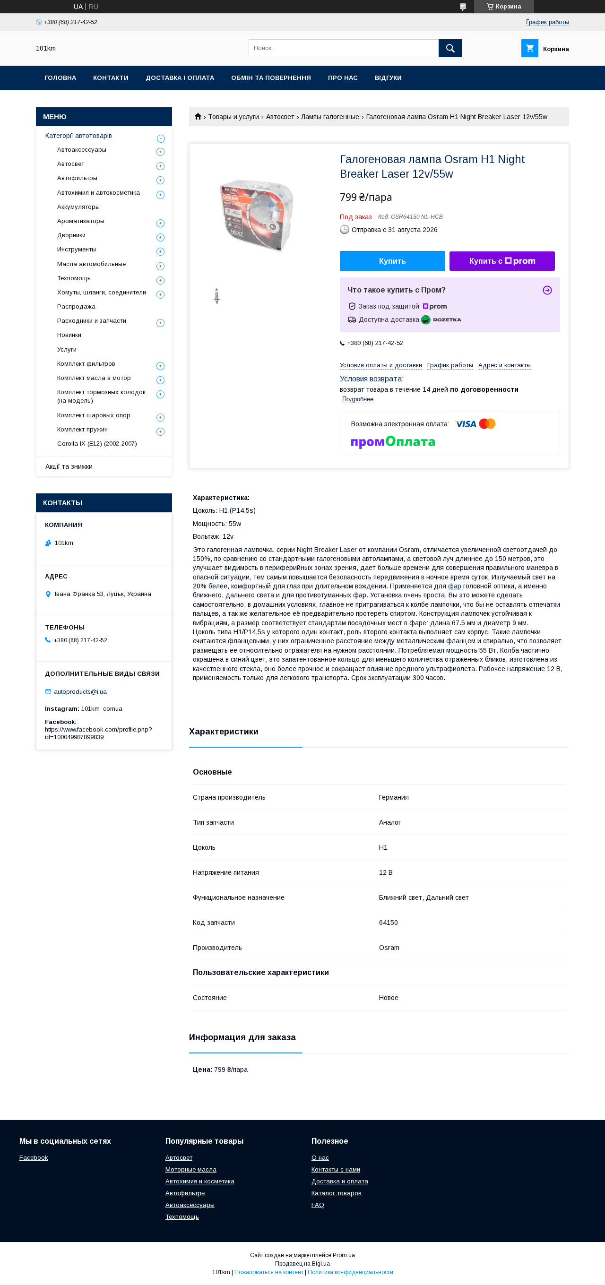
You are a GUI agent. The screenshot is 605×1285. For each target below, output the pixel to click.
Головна (60, 77)
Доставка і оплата (180, 77)
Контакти (111, 77)
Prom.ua (344, 1255)
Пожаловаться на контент (268, 1272)
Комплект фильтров (86, 363)
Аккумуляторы (78, 206)
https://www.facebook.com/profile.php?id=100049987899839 (98, 733)
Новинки (69, 334)
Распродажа (76, 306)
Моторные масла (190, 1169)
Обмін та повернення (271, 77)
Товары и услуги (233, 117)
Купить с (485, 261)
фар (454, 586)
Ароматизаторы (80, 220)
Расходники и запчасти (91, 320)
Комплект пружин (82, 429)
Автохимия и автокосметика (98, 192)
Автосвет (280, 117)
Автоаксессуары (81, 149)
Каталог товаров (336, 1193)
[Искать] (450, 48)
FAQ (317, 1204)
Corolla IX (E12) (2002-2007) (97, 443)
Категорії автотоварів (78, 135)
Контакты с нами (335, 1169)
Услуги (67, 349)
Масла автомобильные (91, 263)
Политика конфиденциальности (350, 1272)
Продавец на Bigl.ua (302, 1263)
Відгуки (388, 77)
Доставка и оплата (339, 1181)
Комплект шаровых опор (93, 415)
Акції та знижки (69, 466)
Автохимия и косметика (199, 1181)
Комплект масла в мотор (94, 377)
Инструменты (76, 249)
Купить (392, 261)
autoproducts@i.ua (80, 691)
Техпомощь (74, 278)
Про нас (343, 77)
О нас (320, 1157)
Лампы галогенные (330, 117)
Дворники (71, 235)
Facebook (33, 1157)
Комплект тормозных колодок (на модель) (101, 396)
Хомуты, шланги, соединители (101, 292)
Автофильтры (77, 177)
